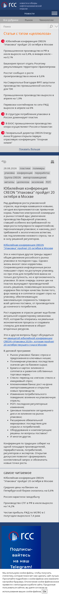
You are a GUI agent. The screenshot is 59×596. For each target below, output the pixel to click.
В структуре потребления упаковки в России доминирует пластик (27, 115)
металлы (9, 182)
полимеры (39, 168)
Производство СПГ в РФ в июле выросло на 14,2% (28, 504)
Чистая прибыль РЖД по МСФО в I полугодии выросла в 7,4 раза (24, 514)
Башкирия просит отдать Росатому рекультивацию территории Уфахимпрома (29, 65)
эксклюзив (37, 182)
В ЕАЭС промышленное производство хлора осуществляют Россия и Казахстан (28, 125)
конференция (24, 172)
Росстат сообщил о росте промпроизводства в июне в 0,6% (24, 74)
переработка (42, 172)
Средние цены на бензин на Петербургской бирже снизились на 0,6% (28, 489)
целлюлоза (23, 182)
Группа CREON (12, 177)
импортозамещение (34, 177)
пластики (25, 168)
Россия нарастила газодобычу (22, 496)
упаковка (9, 172)
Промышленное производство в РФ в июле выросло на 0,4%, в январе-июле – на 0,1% (28, 54)
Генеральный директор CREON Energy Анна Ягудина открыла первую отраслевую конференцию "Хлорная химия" (27, 137)
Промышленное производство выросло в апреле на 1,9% (29, 96)
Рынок (29, 20)
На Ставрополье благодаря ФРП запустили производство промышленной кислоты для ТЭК (29, 85)
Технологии (46, 20)
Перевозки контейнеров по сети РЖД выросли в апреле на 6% (26, 106)
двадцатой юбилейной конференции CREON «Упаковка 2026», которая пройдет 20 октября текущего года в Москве (29, 341)
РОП (48, 182)
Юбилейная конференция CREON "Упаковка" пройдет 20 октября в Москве (28, 43)
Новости (29, 13)
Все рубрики (10, 20)
